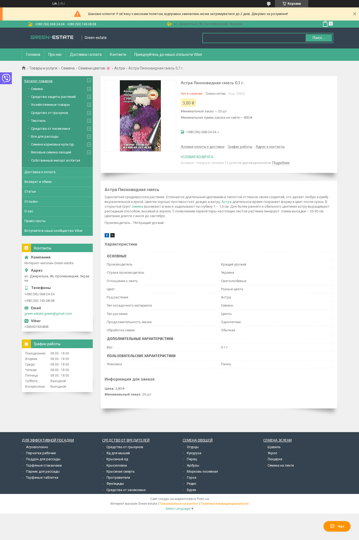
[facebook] (107, 236)
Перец (192, 459)
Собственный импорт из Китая (55, 160)
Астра (119, 68)
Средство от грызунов (49, 113)
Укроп (272, 453)
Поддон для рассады (43, 459)
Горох (191, 477)
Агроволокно (37, 447)
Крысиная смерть (120, 471)
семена (137, 206)
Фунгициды (115, 484)
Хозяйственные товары (50, 105)
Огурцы (193, 447)
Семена (68, 68)
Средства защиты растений (53, 97)
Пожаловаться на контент (179, 504)
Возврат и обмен (38, 182)
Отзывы (31, 201)
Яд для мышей (118, 453)
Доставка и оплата (39, 172)
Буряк (191, 490)
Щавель (274, 447)
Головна (33, 54)
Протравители (118, 477)
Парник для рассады (43, 471)
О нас (28, 211)
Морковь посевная (202, 471)
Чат (341, 526)
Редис (191, 484)
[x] (112, 236)
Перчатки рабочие (41, 453)
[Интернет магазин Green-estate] (52, 38)
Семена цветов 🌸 (94, 68)
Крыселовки (116, 465)
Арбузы (193, 465)
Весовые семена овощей (51, 152)
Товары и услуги (43, 68)
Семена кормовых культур (52, 144)
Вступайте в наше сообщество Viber (53, 231)
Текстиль (38, 121)
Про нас (55, 54)
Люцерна (275, 459)
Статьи (30, 191)
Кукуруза (194, 453)
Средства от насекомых (50, 129)
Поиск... (318, 38)
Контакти (118, 54)
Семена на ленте (281, 465)
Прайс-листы (35, 221)
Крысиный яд (117, 459)
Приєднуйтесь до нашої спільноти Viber (168, 54)
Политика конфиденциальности (225, 504)
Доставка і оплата (86, 54)
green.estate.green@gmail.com (48, 314)
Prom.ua (203, 499)
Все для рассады (45, 136)
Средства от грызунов (124, 447)
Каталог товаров (38, 81)
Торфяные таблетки (42, 477)
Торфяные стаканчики (44, 465)
